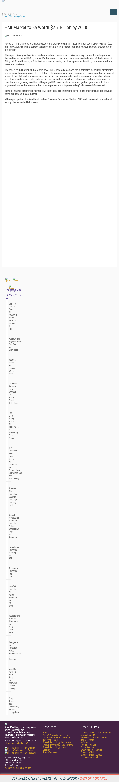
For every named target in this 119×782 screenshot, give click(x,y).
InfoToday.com (87, 740)
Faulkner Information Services (94, 737)
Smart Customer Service (91, 750)
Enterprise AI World (89, 745)
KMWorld (84, 742)
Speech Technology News (13, 16)
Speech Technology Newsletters (57, 742)
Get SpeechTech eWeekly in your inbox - (59, 778)
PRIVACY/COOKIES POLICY (16, 768)
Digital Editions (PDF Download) (56, 737)
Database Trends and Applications (96, 732)
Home (45, 732)
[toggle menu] (113, 12)
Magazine (55, 735)
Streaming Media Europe (91, 755)
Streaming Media (88, 752)
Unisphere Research (89, 757)
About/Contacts (50, 752)
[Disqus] (59, 145)
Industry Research (51, 740)
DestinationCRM (88, 735)
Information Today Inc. (15, 743)
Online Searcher (88, 747)
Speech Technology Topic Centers (58, 745)
